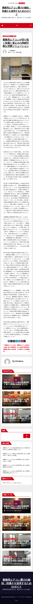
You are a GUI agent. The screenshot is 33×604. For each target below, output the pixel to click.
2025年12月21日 (9, 528)
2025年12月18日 (9, 545)
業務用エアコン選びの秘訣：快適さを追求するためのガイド (16, 11)
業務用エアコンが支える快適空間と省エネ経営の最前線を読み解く (16, 561)
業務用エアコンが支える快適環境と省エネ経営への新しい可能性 (16, 418)
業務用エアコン (10, 36)
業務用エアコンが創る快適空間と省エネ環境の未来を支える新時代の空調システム (16, 384)
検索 (3, 430)
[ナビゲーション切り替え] (16, 25)
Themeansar (29, 596)
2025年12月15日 (9, 563)
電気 (15, 36)
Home (16, 600)
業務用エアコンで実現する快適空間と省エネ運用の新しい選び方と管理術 (16, 401)
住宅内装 (4, 36)
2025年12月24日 (9, 510)
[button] (30, 25)
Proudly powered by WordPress (8, 596)
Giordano (12, 50)
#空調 (19, 52)
